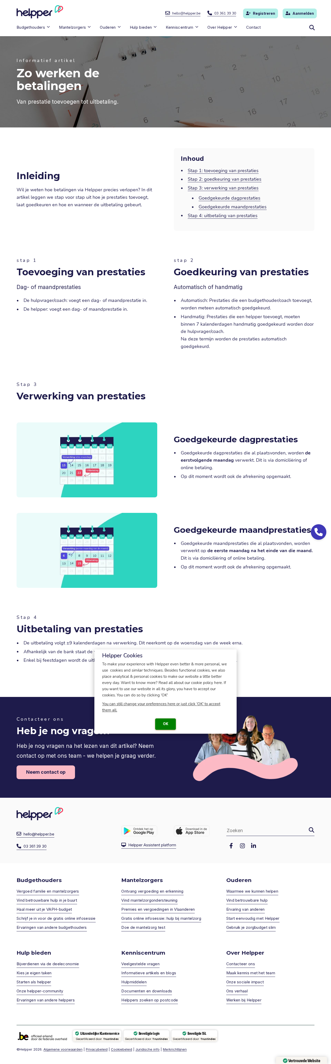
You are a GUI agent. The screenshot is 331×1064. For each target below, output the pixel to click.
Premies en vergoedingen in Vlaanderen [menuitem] (158, 909)
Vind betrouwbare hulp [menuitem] (247, 900)
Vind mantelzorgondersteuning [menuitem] (149, 900)
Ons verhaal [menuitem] (237, 991)
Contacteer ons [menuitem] (240, 963)
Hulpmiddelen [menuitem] (134, 981)
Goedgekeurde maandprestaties (233, 207)
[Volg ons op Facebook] (231, 845)
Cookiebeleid (121, 1049)
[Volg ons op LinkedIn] (253, 845)
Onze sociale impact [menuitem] (245, 981)
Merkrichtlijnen (175, 1049)
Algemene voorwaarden (62, 1049)
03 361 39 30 (225, 13)
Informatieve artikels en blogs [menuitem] (148, 972)
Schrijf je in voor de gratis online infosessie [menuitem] (56, 918)
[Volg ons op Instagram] (242, 845)
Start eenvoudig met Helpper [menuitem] (253, 918)
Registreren (264, 13)
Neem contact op (45, 772)
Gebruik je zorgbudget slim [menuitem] (251, 927)
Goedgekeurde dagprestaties (229, 198)
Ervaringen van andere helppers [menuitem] (46, 1000)
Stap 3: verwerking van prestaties (223, 188)
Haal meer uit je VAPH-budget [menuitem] (44, 909)
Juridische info (148, 1049)
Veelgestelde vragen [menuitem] (140, 963)
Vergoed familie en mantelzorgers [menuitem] (48, 891)
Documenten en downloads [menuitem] (146, 991)
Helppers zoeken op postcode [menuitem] (149, 1000)
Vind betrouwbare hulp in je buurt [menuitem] (47, 900)
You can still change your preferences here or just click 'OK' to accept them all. (161, 707)
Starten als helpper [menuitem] (34, 981)
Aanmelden (303, 13)
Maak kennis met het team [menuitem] (250, 972)
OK (165, 723)
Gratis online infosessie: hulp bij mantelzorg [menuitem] (161, 918)
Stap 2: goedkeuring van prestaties (224, 179)
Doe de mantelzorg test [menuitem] (143, 927)
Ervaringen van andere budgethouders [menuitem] (52, 927)
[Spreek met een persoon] (318, 532)
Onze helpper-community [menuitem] (40, 991)
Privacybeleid (97, 1049)
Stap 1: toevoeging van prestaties (223, 171)
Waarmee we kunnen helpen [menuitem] (252, 891)
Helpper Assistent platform (152, 844)
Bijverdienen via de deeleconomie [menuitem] (48, 963)
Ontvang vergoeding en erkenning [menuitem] (152, 891)
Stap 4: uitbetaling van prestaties (223, 215)
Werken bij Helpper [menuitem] (243, 1000)
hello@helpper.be (186, 13)
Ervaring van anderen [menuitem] (245, 909)
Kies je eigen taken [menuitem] (34, 972)
